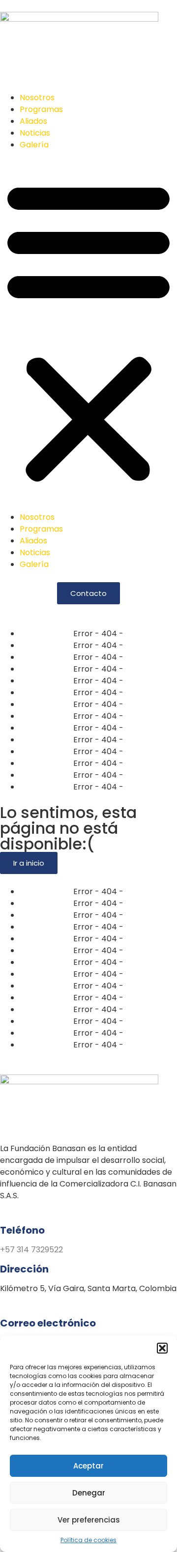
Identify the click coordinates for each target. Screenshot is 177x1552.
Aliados (33, 121)
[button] (162, 1348)
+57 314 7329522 (31, 1249)
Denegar (88, 1493)
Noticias (35, 133)
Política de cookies (88, 1540)
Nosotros (37, 97)
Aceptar (88, 1466)
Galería (34, 144)
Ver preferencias (89, 1520)
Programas (41, 109)
